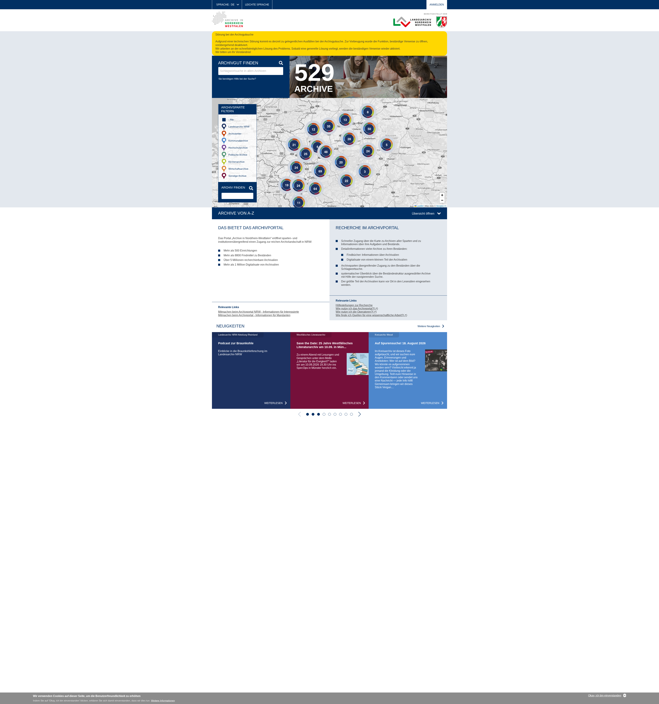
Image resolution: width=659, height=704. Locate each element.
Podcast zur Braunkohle (235, 343)
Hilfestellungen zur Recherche (354, 305)
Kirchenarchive (236, 161)
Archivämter (234, 133)
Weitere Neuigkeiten (429, 326)
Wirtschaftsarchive (238, 168)
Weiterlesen (273, 403)
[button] (362, 106)
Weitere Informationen (163, 700)
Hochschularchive (238, 147)
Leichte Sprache (257, 4)
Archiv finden (233, 187)
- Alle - (231, 119)
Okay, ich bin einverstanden (604, 695)
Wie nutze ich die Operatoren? (354, 311)
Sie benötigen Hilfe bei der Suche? (237, 78)
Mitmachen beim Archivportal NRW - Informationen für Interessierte (258, 311)
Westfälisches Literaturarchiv (311, 334)
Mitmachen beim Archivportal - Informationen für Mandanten (254, 315)
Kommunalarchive (238, 140)
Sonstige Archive (237, 175)
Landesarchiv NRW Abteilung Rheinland (237, 334)
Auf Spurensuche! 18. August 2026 (400, 343)
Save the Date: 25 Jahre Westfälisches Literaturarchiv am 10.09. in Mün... (325, 345)
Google (439, 205)
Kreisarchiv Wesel (384, 334)
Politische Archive (237, 154)
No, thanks (624, 695)
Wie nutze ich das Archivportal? (355, 308)
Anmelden (437, 4)
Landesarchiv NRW (238, 126)
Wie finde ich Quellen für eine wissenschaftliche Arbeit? (369, 315)
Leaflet (420, 205)
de (232, 4)
